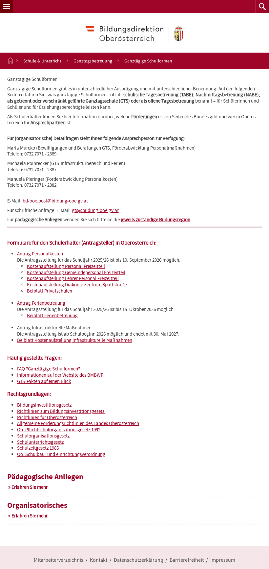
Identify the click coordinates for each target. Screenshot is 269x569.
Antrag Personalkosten (40, 253)
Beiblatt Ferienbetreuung (52, 315)
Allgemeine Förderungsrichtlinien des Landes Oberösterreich (78, 423)
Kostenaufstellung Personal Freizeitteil (66, 266)
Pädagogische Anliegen (45, 477)
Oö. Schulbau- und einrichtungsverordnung (61, 454)
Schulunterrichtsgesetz (40, 442)
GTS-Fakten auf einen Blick (44, 381)
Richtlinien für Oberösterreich (47, 417)
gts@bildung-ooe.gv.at (95, 210)
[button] (6, 6)
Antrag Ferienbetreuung (41, 303)
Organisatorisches (37, 505)
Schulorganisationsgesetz (43, 436)
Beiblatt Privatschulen (49, 291)
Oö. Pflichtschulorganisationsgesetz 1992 (58, 429)
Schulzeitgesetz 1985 (38, 448)
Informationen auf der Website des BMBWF (60, 375)
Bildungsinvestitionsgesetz (44, 405)
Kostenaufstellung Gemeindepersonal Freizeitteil (76, 272)
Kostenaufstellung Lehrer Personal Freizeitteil (73, 278)
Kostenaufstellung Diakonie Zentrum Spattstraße (77, 284)
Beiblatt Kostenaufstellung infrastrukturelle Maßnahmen (74, 340)
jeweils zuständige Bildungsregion (155, 219)
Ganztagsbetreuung (92, 61)
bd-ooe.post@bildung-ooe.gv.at (56, 201)
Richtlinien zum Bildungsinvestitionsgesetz (61, 411)
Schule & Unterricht (42, 61)
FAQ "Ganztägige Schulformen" (48, 369)
